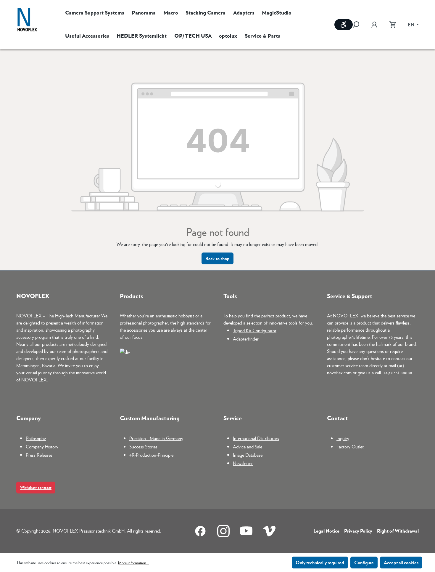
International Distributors (256, 438)
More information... (133, 562)
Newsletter (243, 463)
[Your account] (374, 24)
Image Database (247, 454)
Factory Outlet (350, 446)
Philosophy (36, 438)
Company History (42, 446)
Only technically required (320, 562)
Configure (364, 562)
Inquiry (342, 438)
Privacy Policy (358, 530)
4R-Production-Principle (151, 454)
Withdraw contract (35, 487)
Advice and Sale (247, 446)
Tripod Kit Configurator (254, 330)
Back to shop (217, 258)
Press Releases (39, 454)
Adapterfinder (246, 338)
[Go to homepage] (27, 20)
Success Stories (143, 446)
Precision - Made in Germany (156, 438)
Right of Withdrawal (398, 530)
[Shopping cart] (393, 24)
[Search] (359, 24)
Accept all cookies (401, 562)
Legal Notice (326, 530)
